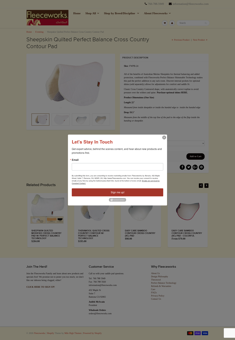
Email (75, 160)
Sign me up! (117, 192)
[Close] (164, 137)
